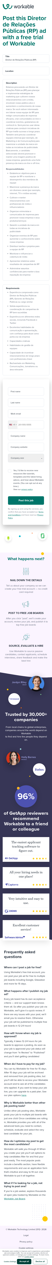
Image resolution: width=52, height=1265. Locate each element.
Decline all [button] (40, 1261)
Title (7, 56)
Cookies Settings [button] (10, 1261)
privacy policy (27, 489)
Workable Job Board (14, 1198)
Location (9, 71)
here (23, 1095)
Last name (15, 402)
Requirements (12, 288)
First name (15, 391)
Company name (18, 436)
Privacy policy (26, 1241)
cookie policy (29, 1257)
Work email (16, 413)
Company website (19, 447)
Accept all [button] (24, 1261)
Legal (26, 1235)
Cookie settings (26, 1248)
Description (11, 83)
